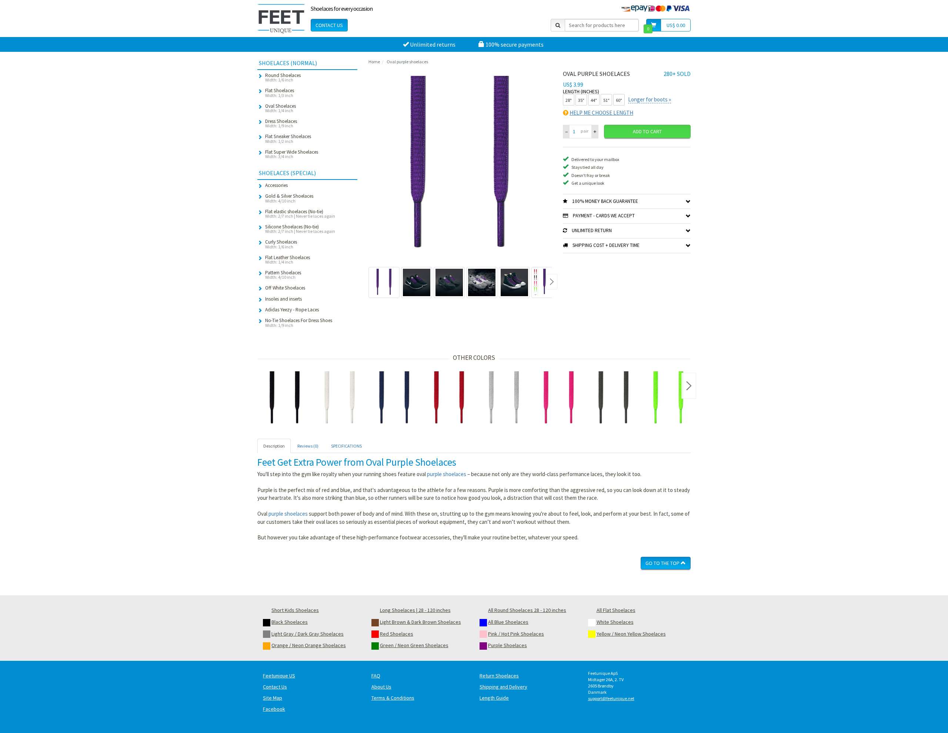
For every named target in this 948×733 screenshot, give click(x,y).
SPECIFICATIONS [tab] (346, 446)
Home (374, 61)
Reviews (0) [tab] (307, 446)
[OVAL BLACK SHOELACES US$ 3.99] (284, 398)
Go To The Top (663, 563)
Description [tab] (274, 446)
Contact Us (329, 25)
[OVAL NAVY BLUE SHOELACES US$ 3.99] (394, 398)
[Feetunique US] (281, 18)
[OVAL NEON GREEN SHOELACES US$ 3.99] (668, 398)
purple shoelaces (446, 474)
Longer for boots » (649, 99)
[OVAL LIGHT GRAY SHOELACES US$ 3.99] (504, 398)
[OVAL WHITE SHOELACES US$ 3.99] (339, 398)
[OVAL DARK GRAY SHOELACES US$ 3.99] (613, 398)
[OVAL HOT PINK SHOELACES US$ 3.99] (558, 398)
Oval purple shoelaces (407, 61)
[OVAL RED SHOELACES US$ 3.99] (449, 398)
